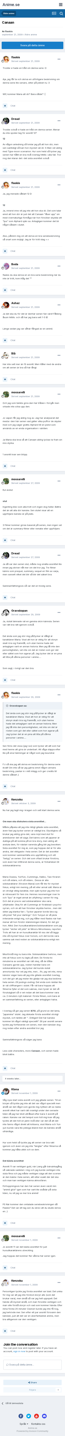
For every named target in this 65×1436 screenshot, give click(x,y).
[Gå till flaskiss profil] (6, 59)
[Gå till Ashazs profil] (6, 305)
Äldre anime (30, 34)
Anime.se (11, 4)
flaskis (9, 31)
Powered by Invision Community (32, 1431)
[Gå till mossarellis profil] (6, 394)
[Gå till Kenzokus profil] (6, 801)
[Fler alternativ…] (59, 59)
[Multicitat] (5, 105)
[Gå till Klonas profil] (6, 1091)
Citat (12, 105)
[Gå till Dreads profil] (6, 121)
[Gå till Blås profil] (6, 355)
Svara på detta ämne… (21, 1364)
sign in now (19, 1351)
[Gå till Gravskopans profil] (6, 612)
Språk (23, 1423)
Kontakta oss (38, 1423)
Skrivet (25, 61)
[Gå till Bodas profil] (6, 266)
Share (33, 1382)
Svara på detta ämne (32, 45)
